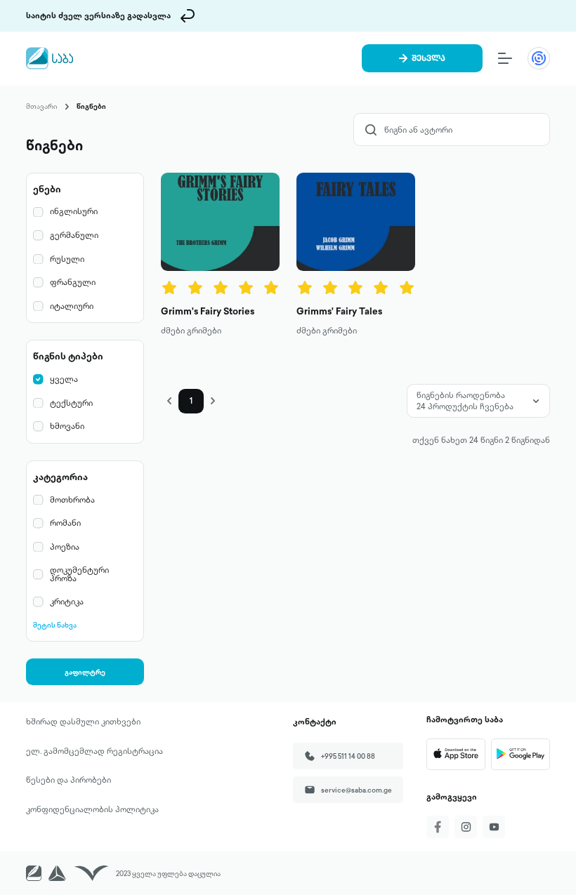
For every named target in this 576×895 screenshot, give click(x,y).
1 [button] (191, 400)
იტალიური (71, 306)
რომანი (65, 523)
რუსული (67, 259)
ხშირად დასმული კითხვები (83, 721)
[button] (169, 400)
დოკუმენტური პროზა (79, 575)
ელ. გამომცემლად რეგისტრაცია (94, 751)
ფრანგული (73, 282)
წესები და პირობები (68, 779)
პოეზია (64, 547)
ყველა (64, 379)
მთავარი (41, 106)
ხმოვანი (67, 426)
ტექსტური (71, 403)
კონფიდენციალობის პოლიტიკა (92, 809)
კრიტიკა (67, 601)
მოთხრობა (72, 500)
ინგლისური (74, 211)
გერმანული (74, 235)
